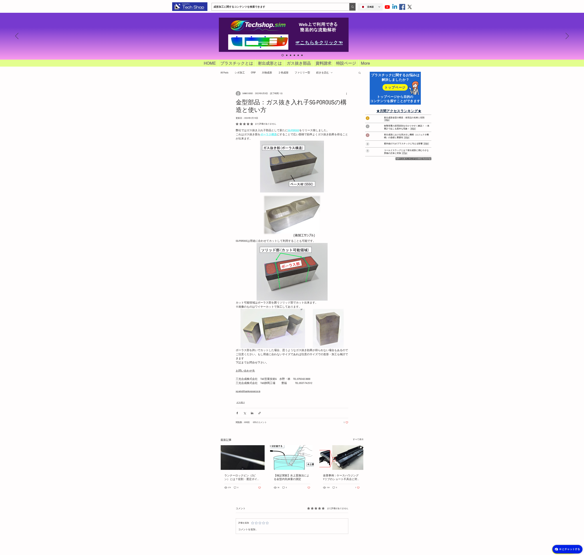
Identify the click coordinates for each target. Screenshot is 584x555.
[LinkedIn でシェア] (252, 413)
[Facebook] (402, 7)
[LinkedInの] (395, 7)
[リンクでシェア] (259, 413)
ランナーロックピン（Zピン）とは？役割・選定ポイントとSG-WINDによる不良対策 (242, 477)
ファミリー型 (302, 72)
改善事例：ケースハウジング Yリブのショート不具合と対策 (341, 477)
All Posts (224, 72)
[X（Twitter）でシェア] (244, 413)
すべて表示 (358, 439)
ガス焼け (240, 402)
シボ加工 (240, 72)
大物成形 (267, 72)
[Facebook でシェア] (237, 413)
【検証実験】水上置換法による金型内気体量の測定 (291, 477)
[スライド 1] (290, 55)
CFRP (253, 72)
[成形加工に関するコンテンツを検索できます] (352, 6)
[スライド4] (302, 55)
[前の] (16, 36)
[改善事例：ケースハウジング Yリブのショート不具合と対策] (341, 457)
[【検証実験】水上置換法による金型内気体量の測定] (292, 457)
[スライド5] (286, 55)
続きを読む (322, 72)
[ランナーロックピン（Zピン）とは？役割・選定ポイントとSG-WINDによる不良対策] (243, 457)
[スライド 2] (294, 55)
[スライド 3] (298, 55)
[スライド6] (282, 55)
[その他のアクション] (346, 93)
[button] (346, 63)
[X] (410, 7)
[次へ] (567, 36)
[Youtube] (387, 7)
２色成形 (283, 72)
